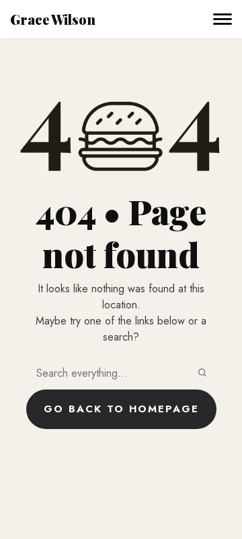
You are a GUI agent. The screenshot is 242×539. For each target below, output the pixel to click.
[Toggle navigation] (222, 19)
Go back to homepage (121, 409)
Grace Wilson (52, 19)
